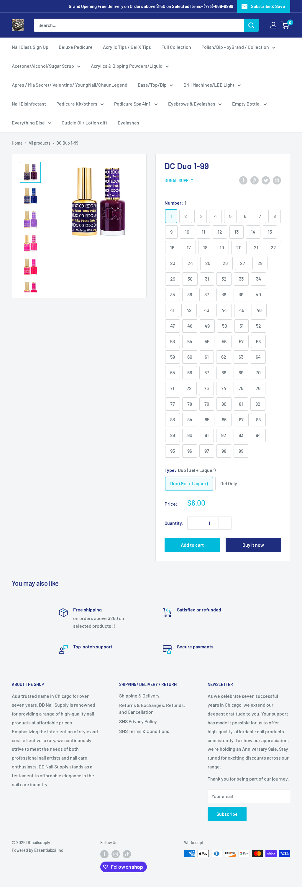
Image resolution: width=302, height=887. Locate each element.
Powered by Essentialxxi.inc (37, 850)
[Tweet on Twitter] (266, 179)
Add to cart (192, 545)
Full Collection (176, 47)
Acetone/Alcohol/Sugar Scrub (43, 66)
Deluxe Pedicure (76, 47)
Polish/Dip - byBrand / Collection (235, 47)
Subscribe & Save (268, 6)
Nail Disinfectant (29, 103)
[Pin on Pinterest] (254, 179)
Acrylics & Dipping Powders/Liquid (127, 66)
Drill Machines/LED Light (208, 85)
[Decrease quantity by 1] (194, 523)
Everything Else (28, 122)
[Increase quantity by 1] (225, 523)
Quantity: (174, 523)
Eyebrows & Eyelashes (191, 103)
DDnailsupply (179, 180)
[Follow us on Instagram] (115, 854)
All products (39, 142)
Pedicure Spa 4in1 (132, 103)
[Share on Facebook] (243, 179)
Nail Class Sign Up (30, 47)
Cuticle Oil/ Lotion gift (84, 122)
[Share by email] (277, 179)
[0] (285, 25)
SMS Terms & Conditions (144, 731)
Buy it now (253, 545)
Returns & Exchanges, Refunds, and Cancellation (152, 708)
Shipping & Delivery (139, 695)
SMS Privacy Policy (138, 721)
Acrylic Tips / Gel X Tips (127, 47)
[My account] (273, 25)
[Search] (251, 25)
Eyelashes (128, 122)
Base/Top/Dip (152, 85)
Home (17, 142)
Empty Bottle (246, 103)
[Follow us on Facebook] (104, 854)
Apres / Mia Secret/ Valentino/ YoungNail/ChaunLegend (69, 85)
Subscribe (227, 814)
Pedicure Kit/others (76, 103)
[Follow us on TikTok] (127, 854)
